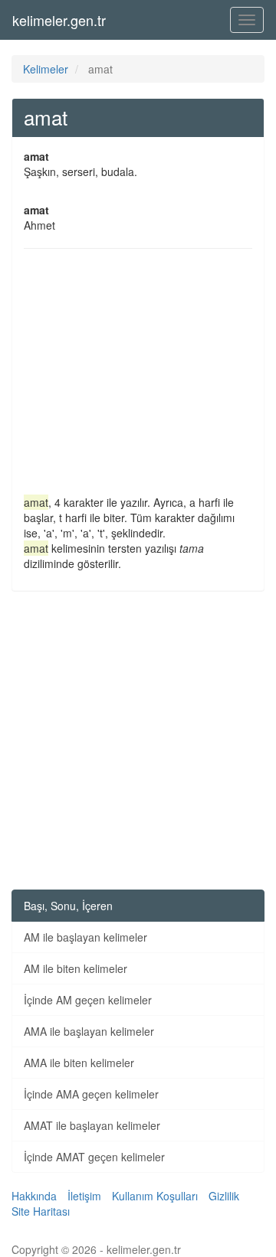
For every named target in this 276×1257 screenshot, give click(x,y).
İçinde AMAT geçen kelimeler (94, 1156)
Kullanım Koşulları (155, 1195)
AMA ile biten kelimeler (79, 1062)
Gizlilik (224, 1195)
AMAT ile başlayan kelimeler (92, 1125)
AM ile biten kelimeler (75, 968)
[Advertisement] (138, 375)
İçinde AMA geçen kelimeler (91, 1094)
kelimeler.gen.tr (59, 20)
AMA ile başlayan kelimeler (89, 1031)
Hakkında (34, 1195)
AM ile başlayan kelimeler (85, 937)
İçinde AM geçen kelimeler (88, 999)
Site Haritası (41, 1211)
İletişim (84, 1195)
